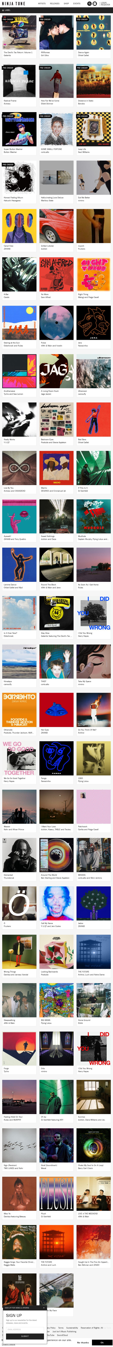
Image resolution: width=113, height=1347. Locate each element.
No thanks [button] (83, 1342)
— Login (103, 2)
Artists (42, 4)
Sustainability (72, 1328)
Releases (54, 4)
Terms (61, 1328)
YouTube (50, 1335)
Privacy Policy (49, 1328)
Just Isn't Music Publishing (64, 1332)
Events (76, 4)
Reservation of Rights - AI (92, 1328)
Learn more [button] (8, 1344)
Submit (25, 1336)
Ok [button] (102, 1342)
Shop (66, 4)
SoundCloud (62, 1335)
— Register (104, 4)
